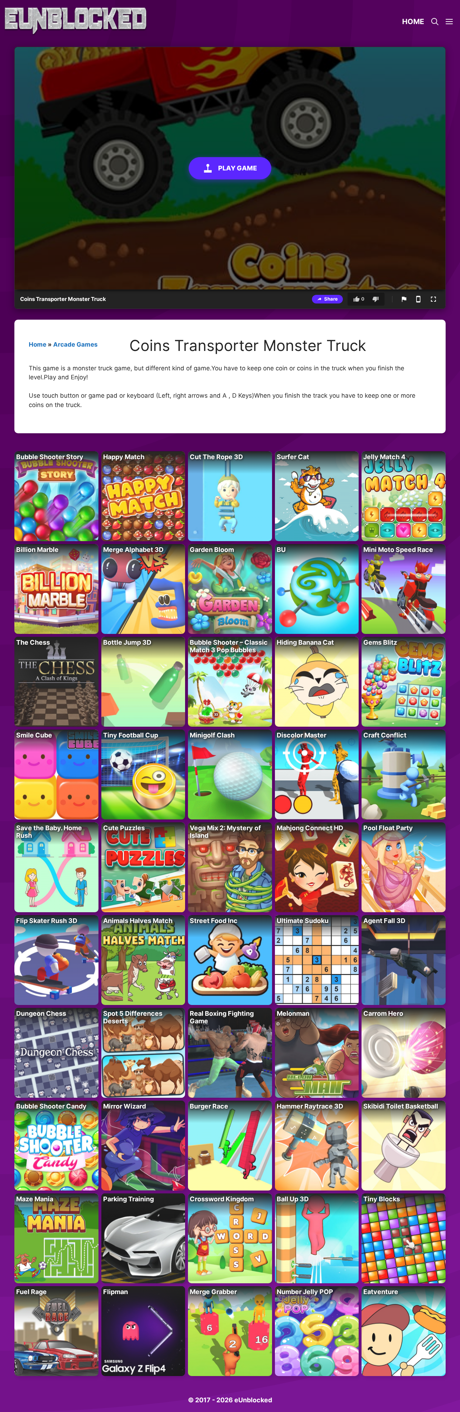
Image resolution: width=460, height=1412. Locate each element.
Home (413, 21)
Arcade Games (75, 344)
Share (331, 299)
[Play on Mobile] (418, 299)
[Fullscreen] (433, 299)
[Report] (404, 299)
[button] (449, 22)
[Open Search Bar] (435, 22)
